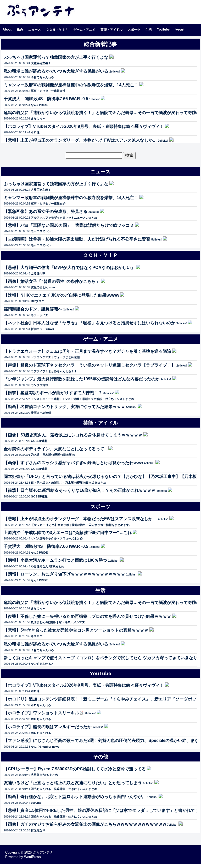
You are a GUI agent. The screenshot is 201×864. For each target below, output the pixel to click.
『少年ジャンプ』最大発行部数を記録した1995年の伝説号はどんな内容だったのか (82, 379)
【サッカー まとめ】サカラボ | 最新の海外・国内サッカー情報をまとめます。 (81, 524)
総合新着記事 (100, 44)
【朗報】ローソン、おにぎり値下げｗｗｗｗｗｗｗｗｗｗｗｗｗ (64, 574)
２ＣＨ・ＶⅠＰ (57, 30)
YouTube (163, 29)
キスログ (36, 636)
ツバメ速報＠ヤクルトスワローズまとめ (57, 538)
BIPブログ (37, 301)
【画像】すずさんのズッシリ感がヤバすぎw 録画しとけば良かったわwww (73, 462)
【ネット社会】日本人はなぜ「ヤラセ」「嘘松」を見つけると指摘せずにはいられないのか (89, 323)
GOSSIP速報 (39, 440)
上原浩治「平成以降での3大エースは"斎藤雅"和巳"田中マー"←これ (68, 532)
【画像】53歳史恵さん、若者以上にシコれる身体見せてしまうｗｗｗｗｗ (73, 435)
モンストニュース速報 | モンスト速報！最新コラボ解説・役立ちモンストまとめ (82, 398)
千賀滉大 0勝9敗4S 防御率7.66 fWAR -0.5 (46, 99)
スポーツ (134, 30)
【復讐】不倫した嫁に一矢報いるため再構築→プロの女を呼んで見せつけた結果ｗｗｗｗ (87, 616)
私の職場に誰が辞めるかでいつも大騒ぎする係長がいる (56, 71)
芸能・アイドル (111, 30)
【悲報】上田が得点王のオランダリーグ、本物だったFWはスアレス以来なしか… (80, 140)
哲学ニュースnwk (42, 329)
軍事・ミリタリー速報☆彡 (48, 90)
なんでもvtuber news (45, 746)
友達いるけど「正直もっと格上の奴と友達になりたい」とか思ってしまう (73, 783)
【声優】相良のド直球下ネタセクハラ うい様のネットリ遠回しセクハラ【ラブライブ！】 (89, 365)
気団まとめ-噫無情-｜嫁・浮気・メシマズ (58, 622)
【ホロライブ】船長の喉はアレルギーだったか (48, 726)
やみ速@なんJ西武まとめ (47, 566)
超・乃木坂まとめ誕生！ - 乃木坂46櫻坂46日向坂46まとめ (68, 482)
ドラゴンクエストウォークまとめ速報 (55, 357)
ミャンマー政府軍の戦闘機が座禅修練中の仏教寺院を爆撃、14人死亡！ (71, 85)
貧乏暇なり (38, 830)
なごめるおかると (42, 663)
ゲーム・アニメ (84, 30)
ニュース (34, 30)
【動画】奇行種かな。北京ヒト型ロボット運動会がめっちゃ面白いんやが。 (75, 796)
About (7, 29)
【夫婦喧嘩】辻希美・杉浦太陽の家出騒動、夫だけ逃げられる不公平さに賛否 (77, 239)
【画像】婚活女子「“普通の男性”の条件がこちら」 (52, 281)
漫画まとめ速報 (41, 412)
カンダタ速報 (39, 385)
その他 (179, 30)
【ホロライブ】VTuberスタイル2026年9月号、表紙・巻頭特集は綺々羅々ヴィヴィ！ (84, 126)
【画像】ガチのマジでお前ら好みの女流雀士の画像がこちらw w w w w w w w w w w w (85, 824)
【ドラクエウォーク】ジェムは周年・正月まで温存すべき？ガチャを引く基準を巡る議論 (87, 351)
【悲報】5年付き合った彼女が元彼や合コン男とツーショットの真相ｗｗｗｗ (76, 630)
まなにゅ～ (38, 118)
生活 (149, 30)
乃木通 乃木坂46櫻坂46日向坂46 (53, 454)
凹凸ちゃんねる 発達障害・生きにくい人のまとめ (64, 788)
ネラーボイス (39, 315)
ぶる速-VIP (38, 273)
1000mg (36, 802)
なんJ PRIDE (39, 104)
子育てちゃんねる (42, 77)
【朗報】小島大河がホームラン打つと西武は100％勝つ (55, 560)
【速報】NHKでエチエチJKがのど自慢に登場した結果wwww (61, 295)
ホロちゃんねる (41, 705)
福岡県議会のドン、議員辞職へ (33, 309)
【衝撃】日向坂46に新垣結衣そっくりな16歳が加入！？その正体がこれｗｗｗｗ (79, 490)
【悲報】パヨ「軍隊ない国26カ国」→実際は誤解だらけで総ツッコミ (69, 225)
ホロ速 (35, 132)
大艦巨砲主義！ (41, 63)
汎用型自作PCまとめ (44, 774)
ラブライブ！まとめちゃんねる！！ (54, 371)
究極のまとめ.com (43, 287)
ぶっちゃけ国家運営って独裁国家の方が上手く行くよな (56, 57)
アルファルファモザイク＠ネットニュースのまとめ (64, 217)
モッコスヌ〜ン (41, 231)
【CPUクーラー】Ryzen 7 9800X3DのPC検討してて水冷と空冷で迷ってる (75, 769)
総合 (20, 30)
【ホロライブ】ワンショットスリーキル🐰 (44, 713)
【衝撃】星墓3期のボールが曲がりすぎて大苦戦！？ (53, 393)
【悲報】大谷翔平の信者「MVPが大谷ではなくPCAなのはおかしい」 (69, 267)
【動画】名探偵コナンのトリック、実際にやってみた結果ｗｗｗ (64, 406)
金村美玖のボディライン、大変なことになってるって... (55, 449)
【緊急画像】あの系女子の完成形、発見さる (45, 211)
